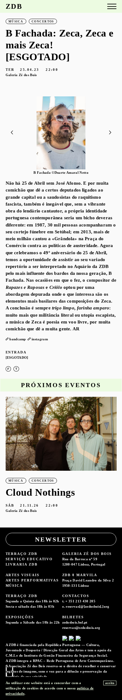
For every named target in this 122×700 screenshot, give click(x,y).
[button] (110, 132)
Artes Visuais (22, 575)
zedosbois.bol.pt (75, 622)
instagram (40, 339)
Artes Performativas (32, 580)
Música (14, 585)
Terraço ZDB (21, 554)
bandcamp (17, 339)
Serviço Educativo (29, 559)
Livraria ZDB (22, 564)
